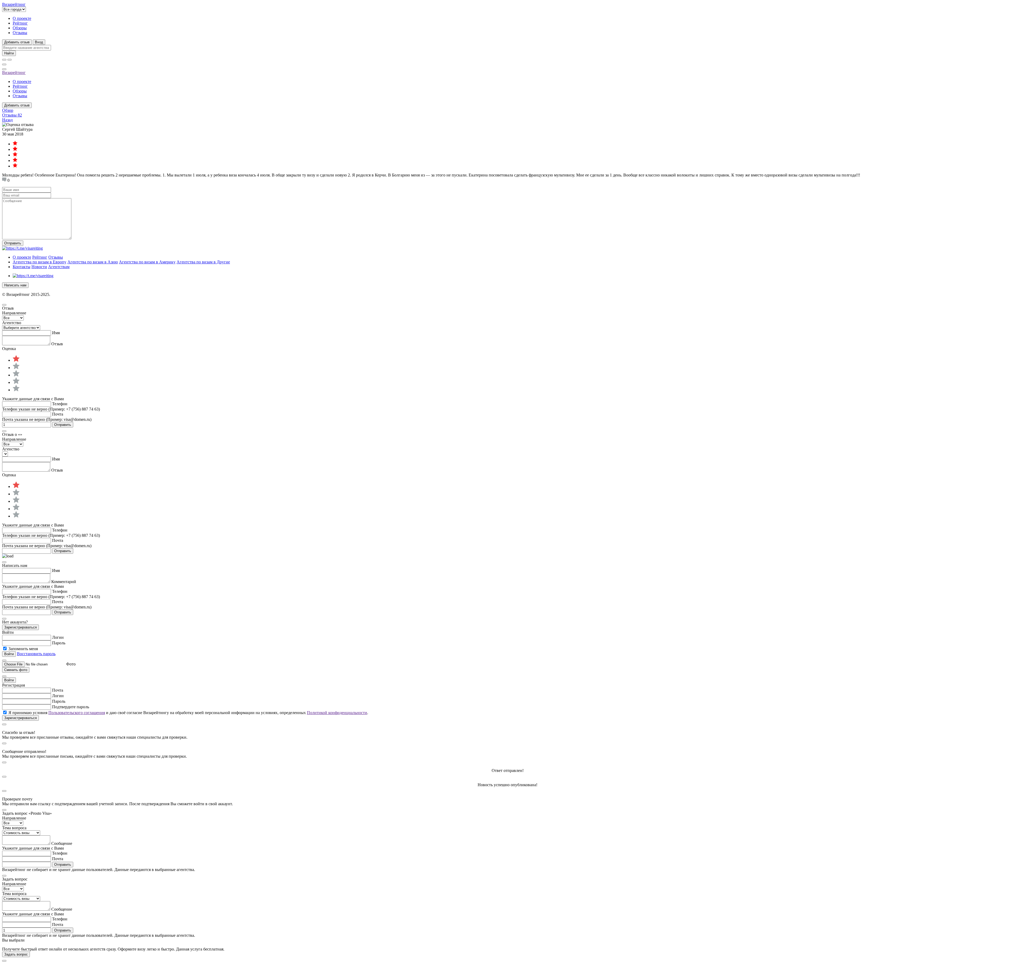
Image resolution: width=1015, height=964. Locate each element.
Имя (56, 332)
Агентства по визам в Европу (39, 262)
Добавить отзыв (17, 42)
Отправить (12, 243)
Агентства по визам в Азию (92, 262)
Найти (9, 53)
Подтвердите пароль (70, 707)
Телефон (59, 404)
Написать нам (15, 285)
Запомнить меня (23, 648)
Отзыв (57, 344)
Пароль (58, 643)
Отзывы (20, 32)
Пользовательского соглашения (76, 712)
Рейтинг (20, 23)
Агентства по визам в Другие (203, 262)
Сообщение (61, 843)
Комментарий (63, 581)
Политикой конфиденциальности (337, 712)
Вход (39, 42)
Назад (7, 120)
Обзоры (20, 28)
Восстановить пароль (36, 653)
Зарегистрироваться (20, 627)
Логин (58, 637)
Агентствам (59, 266)
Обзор (7, 110)
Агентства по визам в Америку (147, 262)
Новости (39, 266)
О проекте (22, 18)
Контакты (21, 266)
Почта (57, 414)
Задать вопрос (16, 954)
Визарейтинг (14, 72)
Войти (9, 680)
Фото (71, 664)
